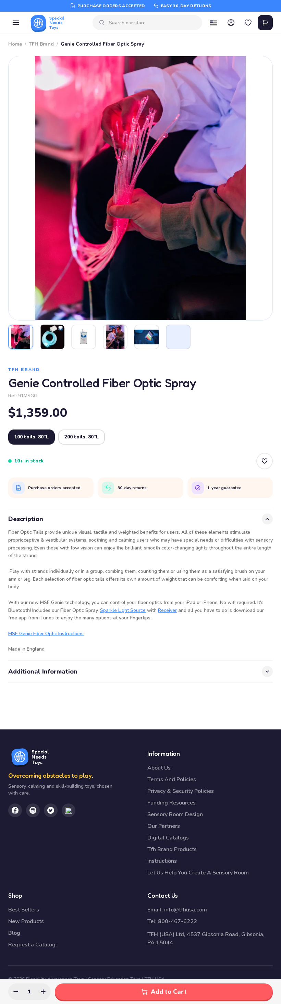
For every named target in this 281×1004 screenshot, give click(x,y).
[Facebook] (15, 810)
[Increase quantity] (43, 991)
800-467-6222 (177, 921)
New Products (26, 921)
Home (15, 44)
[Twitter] (51, 810)
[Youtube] (68, 810)
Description (25, 519)
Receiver (167, 610)
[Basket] (265, 22)
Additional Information (42, 671)
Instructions (162, 861)
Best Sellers (23, 910)
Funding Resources (171, 803)
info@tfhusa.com (185, 910)
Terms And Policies (171, 779)
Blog (14, 933)
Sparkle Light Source (123, 610)
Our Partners (163, 826)
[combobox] (153, 22)
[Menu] (15, 22)
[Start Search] (102, 23)
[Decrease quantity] (15, 991)
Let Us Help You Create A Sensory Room (198, 872)
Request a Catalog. (32, 944)
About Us (159, 768)
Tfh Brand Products (172, 849)
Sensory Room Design (175, 814)
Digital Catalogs (168, 838)
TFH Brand (41, 44)
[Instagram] (33, 810)
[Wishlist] (248, 22)
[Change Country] (213, 22)
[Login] (231, 22)
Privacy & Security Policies (180, 791)
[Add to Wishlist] (264, 461)
